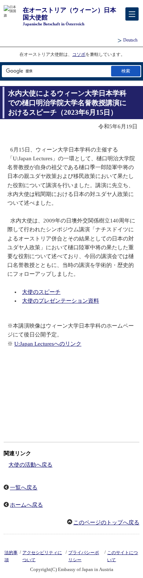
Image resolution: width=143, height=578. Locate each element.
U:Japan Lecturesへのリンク (47, 344)
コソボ (78, 54)
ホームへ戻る (26, 505)
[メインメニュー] (132, 14)
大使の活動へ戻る (30, 465)
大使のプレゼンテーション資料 (60, 301)
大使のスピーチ (41, 292)
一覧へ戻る (23, 487)
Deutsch (130, 40)
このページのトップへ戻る (106, 522)
